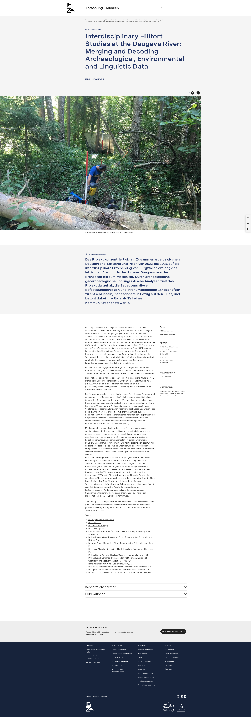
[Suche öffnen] (248, 218)
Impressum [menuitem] (104, 696)
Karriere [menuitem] (177, 8)
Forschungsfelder (119, 650)
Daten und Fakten (172, 657)
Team (140, 657)
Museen (89, 646)
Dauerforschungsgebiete (122, 653)
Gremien (141, 669)
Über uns (142, 646)
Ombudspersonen (145, 681)
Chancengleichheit (145, 673)
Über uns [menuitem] (163, 8)
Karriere (141, 665)
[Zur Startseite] (71, 7)
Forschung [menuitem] (94, 8)
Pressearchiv (170, 650)
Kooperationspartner (100, 587)
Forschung (117, 646)
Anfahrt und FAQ (144, 661)
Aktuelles (168, 665)
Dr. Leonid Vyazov (96, 528)
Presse (168, 646)
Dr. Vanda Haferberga (98, 525)
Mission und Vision (145, 650)
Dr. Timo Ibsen (94, 522)
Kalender (168, 669)
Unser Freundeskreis (146, 685)
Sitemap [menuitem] (88, 696)
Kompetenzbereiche (120, 661)
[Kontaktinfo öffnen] (248, 229)
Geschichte (142, 653)
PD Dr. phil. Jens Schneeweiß (101, 519)
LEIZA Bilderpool (171, 653)
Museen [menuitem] (112, 8)
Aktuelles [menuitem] (171, 8)
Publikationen (95, 594)
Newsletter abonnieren (174, 631)
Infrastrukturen (118, 657)
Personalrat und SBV (146, 677)
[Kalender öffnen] (248, 223)
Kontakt (165, 354)
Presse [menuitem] (183, 8)
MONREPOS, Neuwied (94, 662)
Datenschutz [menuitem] (95, 696)
